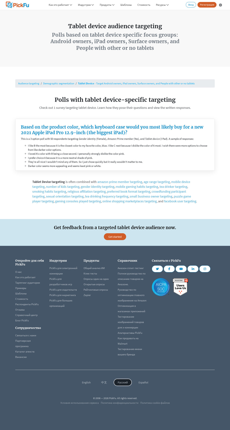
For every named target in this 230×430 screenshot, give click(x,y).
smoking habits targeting (49, 191)
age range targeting (157, 182)
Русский (123, 382)
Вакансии (21, 357)
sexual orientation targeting (65, 196)
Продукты (106, 4)
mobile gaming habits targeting (137, 187)
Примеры (20, 288)
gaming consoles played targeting (78, 201)
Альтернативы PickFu (130, 333)
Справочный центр (26, 315)
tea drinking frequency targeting (106, 196)
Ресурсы (161, 4)
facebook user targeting (180, 201)
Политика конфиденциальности (119, 402)
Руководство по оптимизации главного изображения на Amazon (132, 295)
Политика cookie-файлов (155, 402)
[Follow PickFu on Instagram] (204, 268)
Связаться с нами (25, 335)
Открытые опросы (94, 284)
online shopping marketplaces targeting (129, 201)
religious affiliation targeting (87, 191)
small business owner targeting (151, 196)
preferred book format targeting (128, 191)
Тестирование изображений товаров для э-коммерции (131, 322)
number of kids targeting (62, 187)
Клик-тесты (90, 273)
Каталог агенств (24, 351)
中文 (104, 382)
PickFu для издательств (63, 289)
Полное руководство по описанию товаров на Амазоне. (132, 279)
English (86, 382)
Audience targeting (28, 83)
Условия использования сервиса (79, 402)
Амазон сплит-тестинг (131, 268)
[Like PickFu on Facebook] (169, 268)
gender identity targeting (97, 187)
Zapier (87, 295)
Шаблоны (126, 4)
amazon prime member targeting (119, 182)
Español (143, 382)
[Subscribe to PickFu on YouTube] (181, 268)
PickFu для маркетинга (62, 295)
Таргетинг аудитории (27, 282)
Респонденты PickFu (27, 304)
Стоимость (143, 4)
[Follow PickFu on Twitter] (157, 268)
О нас (18, 272)
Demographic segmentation (58, 83)
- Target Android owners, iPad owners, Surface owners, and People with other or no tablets (136, 83)
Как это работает (59, 4)
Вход (191, 4)
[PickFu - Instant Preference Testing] (17, 4)
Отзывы (20, 309)
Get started (115, 236)
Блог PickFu (22, 320)
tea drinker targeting (173, 187)
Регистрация (207, 4)
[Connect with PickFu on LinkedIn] (193, 268)
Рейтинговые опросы (96, 289)
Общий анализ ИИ (94, 268)
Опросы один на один (96, 279)
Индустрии (84, 4)
